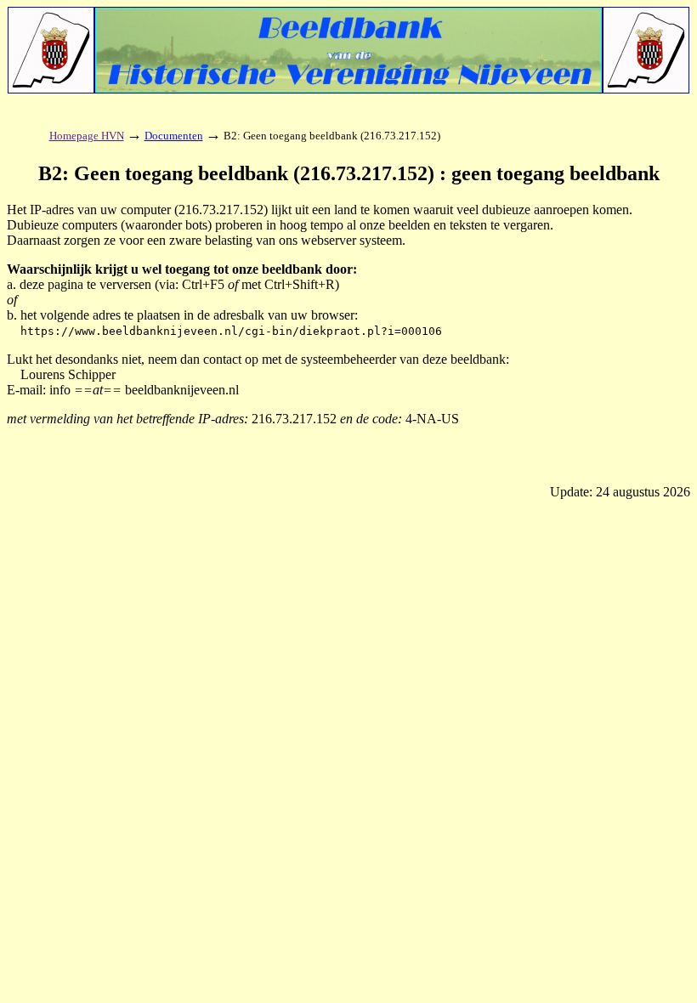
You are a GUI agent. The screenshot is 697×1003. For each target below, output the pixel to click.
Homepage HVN (86, 135)
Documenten (173, 135)
